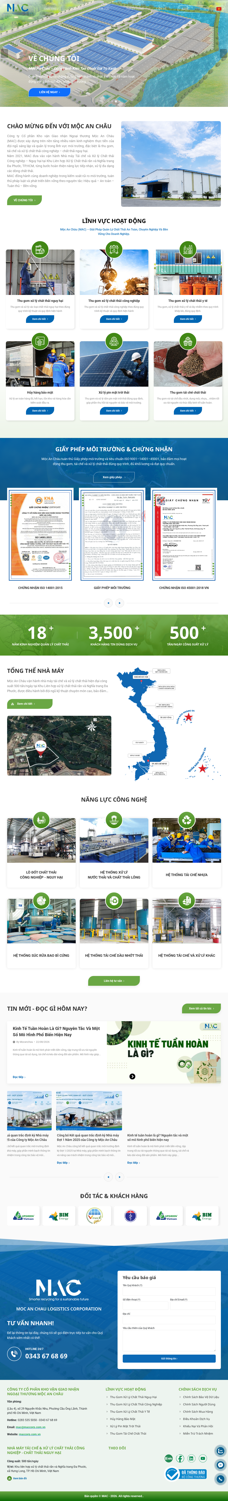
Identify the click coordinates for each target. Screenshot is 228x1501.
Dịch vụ (76, 9)
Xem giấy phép (112, 477)
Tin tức (104, 9)
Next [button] (223, 53)
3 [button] (116, 101)
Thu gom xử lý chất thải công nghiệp (114, 301)
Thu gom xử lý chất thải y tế (188, 301)
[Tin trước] (108, 1177)
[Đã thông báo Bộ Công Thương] (186, 1474)
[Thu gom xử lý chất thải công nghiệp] (114, 272)
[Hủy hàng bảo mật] (40, 364)
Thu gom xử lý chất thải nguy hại (40, 301)
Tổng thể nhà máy (35, 670)
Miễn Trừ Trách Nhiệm (198, 1433)
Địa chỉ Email (178, 1299)
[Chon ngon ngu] (220, 8)
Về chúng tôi (23, 200)
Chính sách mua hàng (198, 1412)
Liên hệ (161, 9)
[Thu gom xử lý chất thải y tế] (188, 272)
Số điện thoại (131, 1299)
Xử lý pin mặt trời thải (114, 392)
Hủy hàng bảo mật (40, 392)
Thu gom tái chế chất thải (188, 392)
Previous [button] (4, 53)
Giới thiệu (51, 9)
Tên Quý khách (132, 1285)
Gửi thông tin (169, 1358)
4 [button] (119, 101)
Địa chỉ (126, 1313)
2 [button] (112, 101)
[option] (114, 53)
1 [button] (108, 101)
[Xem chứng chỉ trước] (108, 603)
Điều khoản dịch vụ (196, 1419)
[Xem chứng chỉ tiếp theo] (119, 603)
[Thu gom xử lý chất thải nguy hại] (40, 272)
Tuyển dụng (135, 9)
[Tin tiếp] (119, 1177)
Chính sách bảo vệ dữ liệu (201, 1397)
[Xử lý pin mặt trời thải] (114, 364)
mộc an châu (54, 43)
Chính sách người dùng (199, 1404)
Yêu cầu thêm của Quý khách (139, 1328)
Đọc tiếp (18, 1077)
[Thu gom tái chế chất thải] (188, 364)
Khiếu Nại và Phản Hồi (198, 1426)
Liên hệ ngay (48, 92)
